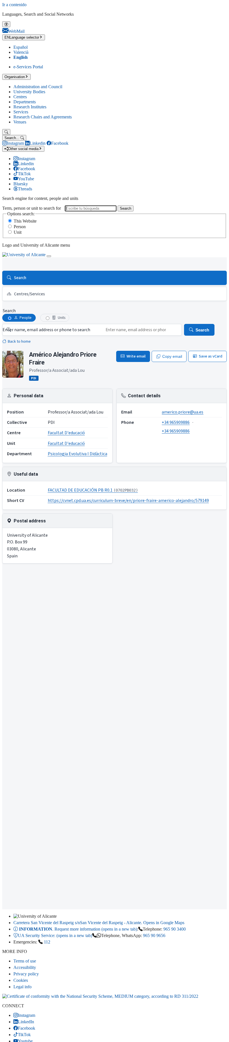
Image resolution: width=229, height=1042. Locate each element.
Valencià (20, 52)
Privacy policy (26, 973)
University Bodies (29, 91)
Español (20, 47)
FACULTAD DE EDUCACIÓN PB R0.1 (93, 490)
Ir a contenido (14, 4)
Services (20, 111)
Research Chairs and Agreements (42, 117)
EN (21, 37)
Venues (19, 122)
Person (20, 226)
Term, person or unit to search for (31, 208)
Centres (20, 96)
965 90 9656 (154, 935)
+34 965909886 (176, 422)
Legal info (22, 986)
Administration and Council (37, 86)
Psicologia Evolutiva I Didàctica (77, 454)
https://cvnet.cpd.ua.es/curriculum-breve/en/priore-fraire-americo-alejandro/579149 (128, 500)
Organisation (14, 77)
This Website (25, 221)
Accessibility (24, 967)
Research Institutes (29, 106)
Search (125, 208)
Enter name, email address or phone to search (46, 330)
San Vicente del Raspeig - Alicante (98, 922)
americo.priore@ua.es (182, 412)
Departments (24, 101)
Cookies (20, 980)
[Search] (6, 132)
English (20, 57)
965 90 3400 (174, 929)
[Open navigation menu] (49, 256)
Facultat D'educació (66, 433)
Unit (18, 232)
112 (47, 942)
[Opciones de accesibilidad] (6, 24)
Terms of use (24, 961)
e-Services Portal (28, 66)
